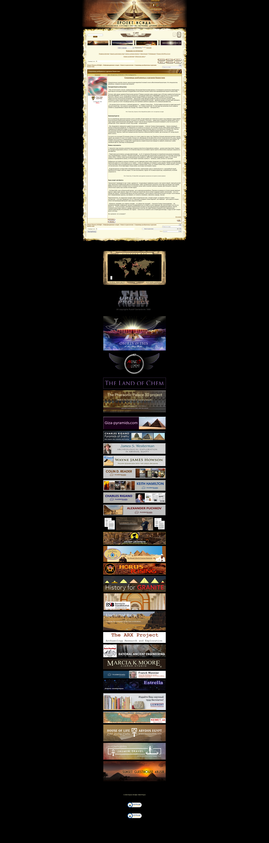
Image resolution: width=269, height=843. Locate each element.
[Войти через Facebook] (153, 4)
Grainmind (97, 74)
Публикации (152, 54)
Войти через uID (155, 0)
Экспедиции (144, 54)
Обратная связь (140, 56)
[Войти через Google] (157, 5)
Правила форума (104, 54)
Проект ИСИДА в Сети (163, 54)
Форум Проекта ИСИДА (94, 65)
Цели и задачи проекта (132, 54)
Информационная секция (111, 65)
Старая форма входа (156, 8)
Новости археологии (126, 65)
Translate (149, 48)
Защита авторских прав (117, 54)
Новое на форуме (129, 56)
